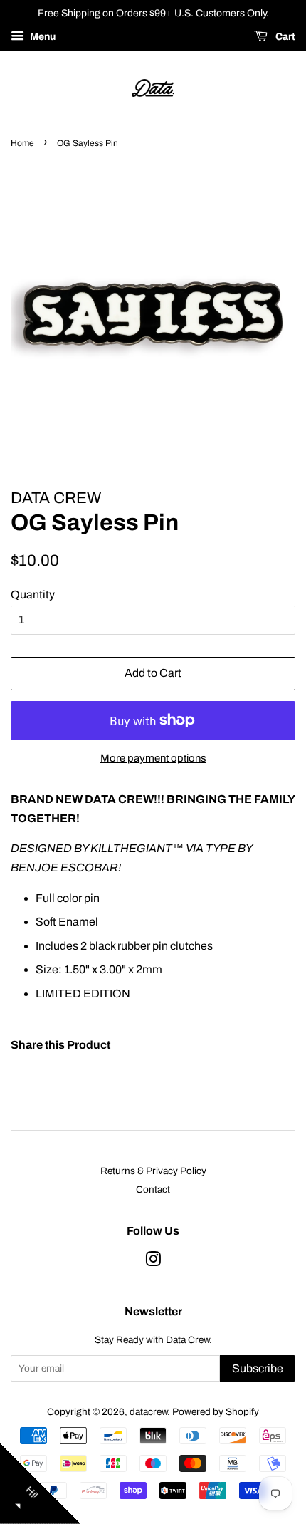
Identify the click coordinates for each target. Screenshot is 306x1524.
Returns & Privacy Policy (153, 1171)
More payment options (153, 758)
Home (22, 143)
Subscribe (257, 1368)
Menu (42, 36)
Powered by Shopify (215, 1411)
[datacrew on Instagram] (153, 1262)
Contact (153, 1189)
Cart (284, 36)
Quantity (33, 595)
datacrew (148, 1411)
